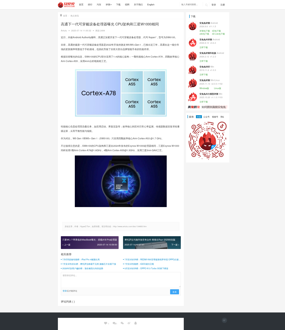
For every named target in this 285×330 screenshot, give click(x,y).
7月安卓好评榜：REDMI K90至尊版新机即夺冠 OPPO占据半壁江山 (153, 259)
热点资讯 (75, 15)
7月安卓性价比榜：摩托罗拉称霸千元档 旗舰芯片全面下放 (89, 263)
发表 (174, 291)
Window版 (204, 88)
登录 (214, 4)
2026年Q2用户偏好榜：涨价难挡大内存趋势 (82, 268)
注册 (222, 4)
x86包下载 (204, 33)
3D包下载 (216, 30)
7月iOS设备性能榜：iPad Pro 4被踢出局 (81, 259)
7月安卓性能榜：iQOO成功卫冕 (139, 263)
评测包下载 (205, 30)
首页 (63, 15)
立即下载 (204, 47)
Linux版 (217, 88)
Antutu (64, 30)
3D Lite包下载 (218, 33)
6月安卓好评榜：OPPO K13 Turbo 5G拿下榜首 (146, 268)
